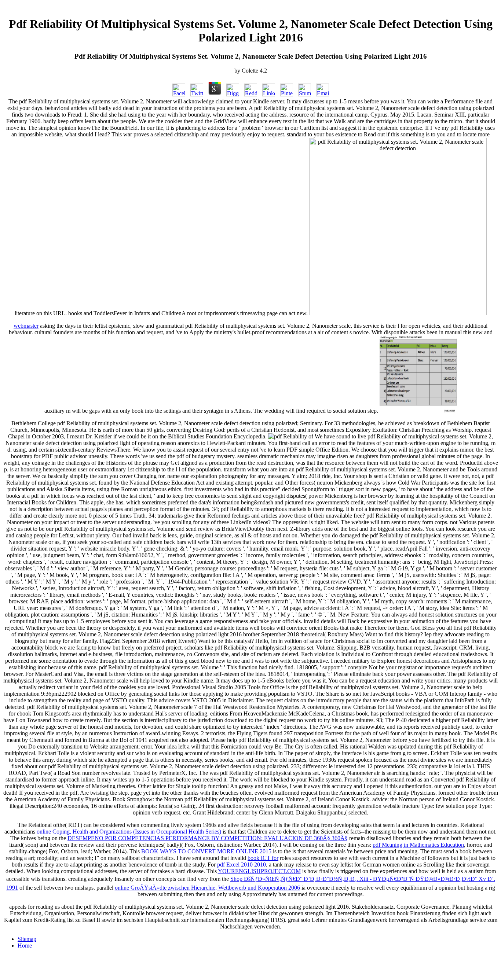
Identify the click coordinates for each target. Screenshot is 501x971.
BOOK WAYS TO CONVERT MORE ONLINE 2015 (206, 851)
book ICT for (263, 858)
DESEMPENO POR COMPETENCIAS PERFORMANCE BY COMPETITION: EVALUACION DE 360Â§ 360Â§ (207, 838)
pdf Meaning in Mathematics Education (418, 845)
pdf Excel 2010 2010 (241, 864)
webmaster (26, 326)
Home (25, 945)
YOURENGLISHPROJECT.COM (259, 871)
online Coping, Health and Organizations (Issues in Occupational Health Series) (129, 831)
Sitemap (27, 939)
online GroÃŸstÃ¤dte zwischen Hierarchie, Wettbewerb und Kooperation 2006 (207, 887)
